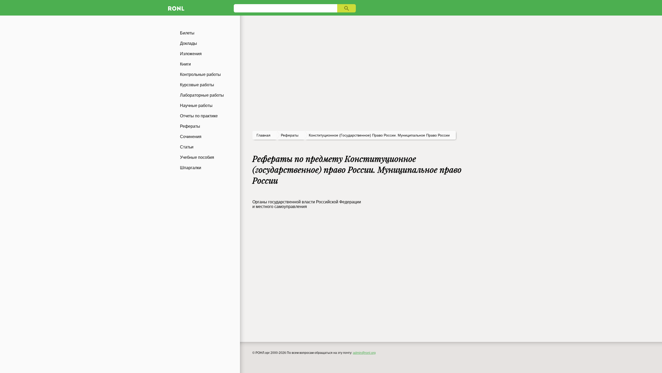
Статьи (186, 147)
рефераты (289, 135)
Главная (263, 135)
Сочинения (190, 136)
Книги (185, 64)
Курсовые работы (197, 85)
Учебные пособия (197, 157)
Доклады (188, 43)
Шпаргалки (190, 168)
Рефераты (190, 126)
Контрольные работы (200, 74)
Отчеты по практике (199, 116)
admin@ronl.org (364, 353)
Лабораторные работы (202, 95)
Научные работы (196, 105)
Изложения (191, 54)
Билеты (187, 33)
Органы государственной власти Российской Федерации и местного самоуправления (306, 204)
